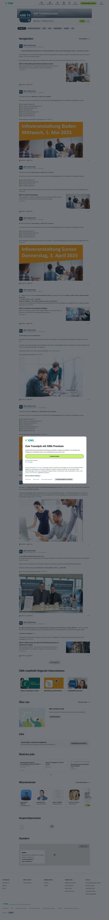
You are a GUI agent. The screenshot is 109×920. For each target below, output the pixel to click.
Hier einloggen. (29, 462)
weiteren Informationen (31, 472)
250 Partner (39, 467)
